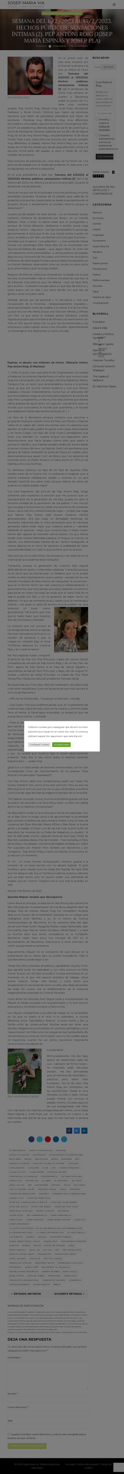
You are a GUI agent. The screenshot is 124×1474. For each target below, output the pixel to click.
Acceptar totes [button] (61, 744)
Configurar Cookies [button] (39, 744)
